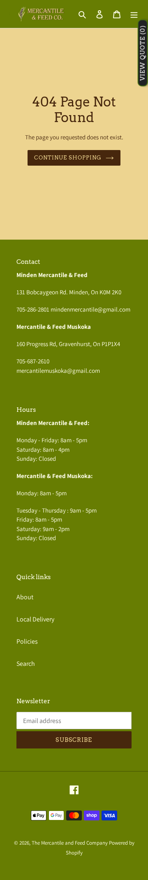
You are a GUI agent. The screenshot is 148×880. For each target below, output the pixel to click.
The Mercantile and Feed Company (70, 842)
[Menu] (134, 14)
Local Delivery (35, 619)
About (24, 597)
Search (25, 663)
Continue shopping (68, 157)
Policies (27, 641)
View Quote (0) (142, 53)
